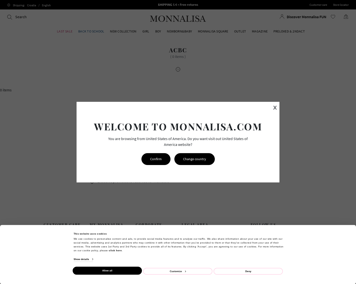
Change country (194, 159)
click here (115, 250)
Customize (176, 271)
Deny (248, 271)
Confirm (156, 159)
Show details (81, 259)
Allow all (107, 270)
